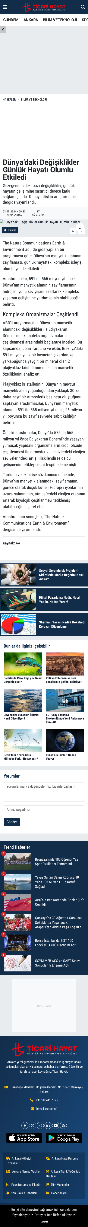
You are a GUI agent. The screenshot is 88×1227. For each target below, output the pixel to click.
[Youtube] (55, 1125)
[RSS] (63, 1125)
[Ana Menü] (5, 7)
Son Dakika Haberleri (24, 1193)
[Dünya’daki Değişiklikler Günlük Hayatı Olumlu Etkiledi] (44, 222)
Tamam (44, 1221)
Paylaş (12, 230)
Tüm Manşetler (60, 1185)
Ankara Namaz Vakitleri (26, 1171)
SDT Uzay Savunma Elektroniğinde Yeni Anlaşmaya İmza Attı (65, 718)
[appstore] (24, 1139)
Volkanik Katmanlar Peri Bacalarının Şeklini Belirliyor (64, 679)
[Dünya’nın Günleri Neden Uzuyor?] (65, 741)
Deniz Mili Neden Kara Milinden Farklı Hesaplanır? (21, 756)
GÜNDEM (10, 20)
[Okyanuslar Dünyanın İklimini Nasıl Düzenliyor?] (23, 700)
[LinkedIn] (47, 1125)
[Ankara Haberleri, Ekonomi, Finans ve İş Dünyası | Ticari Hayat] (43, 7)
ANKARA (30, 20)
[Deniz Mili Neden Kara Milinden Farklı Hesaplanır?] (23, 741)
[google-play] (64, 1139)
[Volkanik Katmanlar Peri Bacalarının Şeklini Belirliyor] (65, 663)
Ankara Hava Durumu (65, 1158)
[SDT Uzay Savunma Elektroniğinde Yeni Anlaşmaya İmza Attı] (65, 700)
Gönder (12, 822)
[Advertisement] (44, 130)
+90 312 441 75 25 (47, 1100)
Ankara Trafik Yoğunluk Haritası (63, 1174)
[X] (32, 1125)
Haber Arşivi (58, 1193)
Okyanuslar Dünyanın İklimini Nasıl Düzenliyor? (21, 716)
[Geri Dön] (3, 29)
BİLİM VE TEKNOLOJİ (60, 20)
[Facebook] (24, 1125)
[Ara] (83, 7)
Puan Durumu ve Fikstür (26, 1185)
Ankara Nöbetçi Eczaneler (18, 1161)
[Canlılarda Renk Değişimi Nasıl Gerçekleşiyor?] (23, 663)
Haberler (9, 99)
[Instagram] (40, 1125)
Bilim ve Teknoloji (34, 99)
